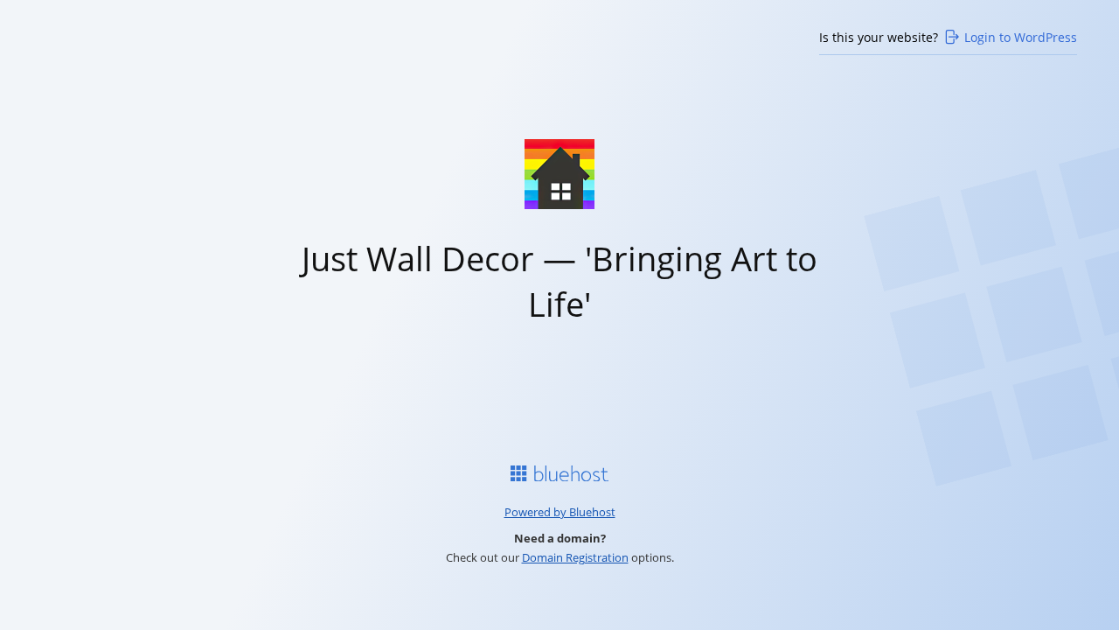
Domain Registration (575, 557)
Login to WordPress (1020, 37)
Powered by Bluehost (559, 512)
